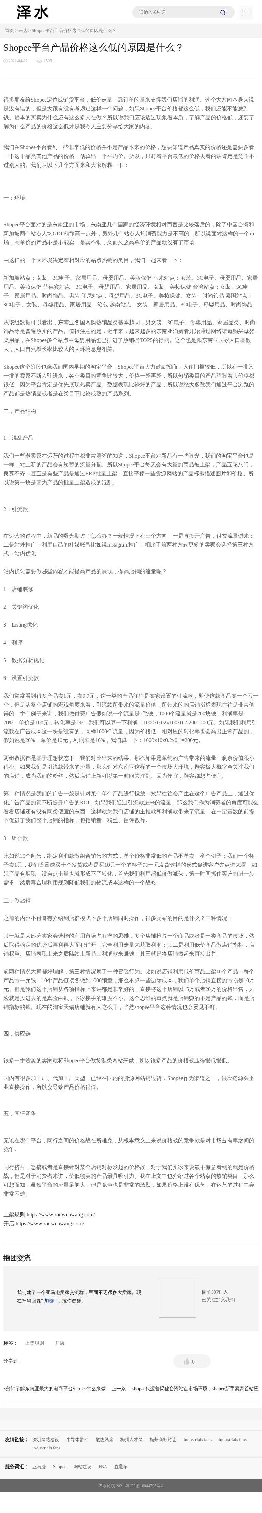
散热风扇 (104, 1439)
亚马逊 (39, 1466)
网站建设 (82, 1466)
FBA (103, 1466)
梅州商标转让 (163, 1439)
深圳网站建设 (45, 1439)
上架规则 (14, 1215)
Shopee (60, 1466)
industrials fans (198, 1439)
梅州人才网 (131, 1439)
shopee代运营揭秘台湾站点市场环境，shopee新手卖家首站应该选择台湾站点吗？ (195, 1391)
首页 (9, 30)
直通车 (121, 1466)
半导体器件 (77, 1439)
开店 (22, 30)
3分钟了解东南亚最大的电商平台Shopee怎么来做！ (64, 1388)
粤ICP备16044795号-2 (144, 1486)
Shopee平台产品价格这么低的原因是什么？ (74, 30)
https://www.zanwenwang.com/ (61, 1215)
